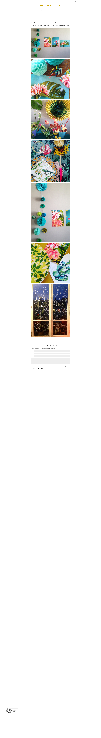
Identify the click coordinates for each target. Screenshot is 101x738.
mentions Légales (8, 712)
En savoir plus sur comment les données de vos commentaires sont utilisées (53, 368)
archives (7, 710)
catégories (7, 708)
